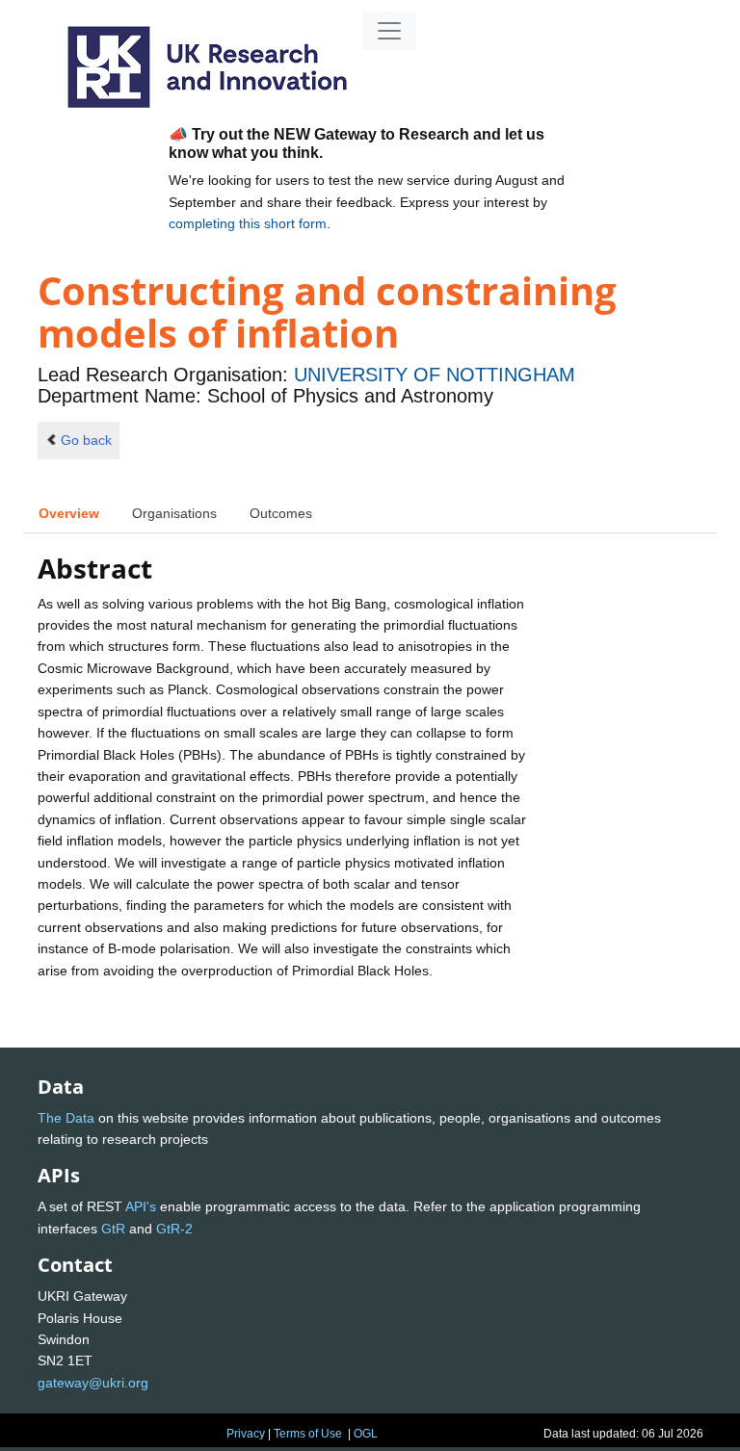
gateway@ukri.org (93, 1382)
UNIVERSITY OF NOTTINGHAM (434, 374)
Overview (69, 513)
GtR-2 (174, 1228)
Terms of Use (308, 1433)
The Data (66, 1118)
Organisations (174, 513)
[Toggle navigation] (389, 31)
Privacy (245, 1433)
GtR (113, 1228)
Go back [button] (86, 440)
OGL (366, 1433)
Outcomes (281, 513)
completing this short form (248, 223)
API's (140, 1206)
